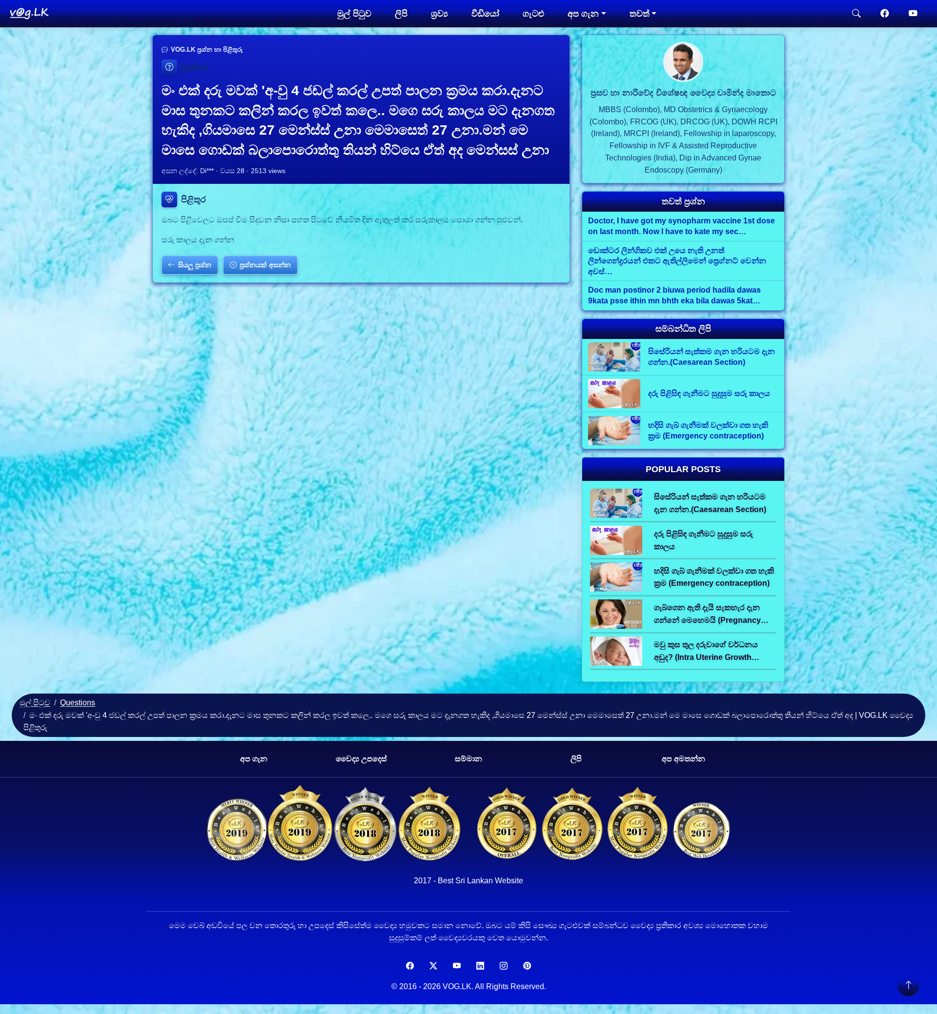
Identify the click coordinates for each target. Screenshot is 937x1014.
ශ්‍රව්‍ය (439, 14)
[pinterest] (527, 966)
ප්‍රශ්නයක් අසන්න (265, 265)
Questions (77, 702)
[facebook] (885, 13)
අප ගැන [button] (583, 14)
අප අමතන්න (683, 759)
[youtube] (913, 13)
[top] (908, 985)
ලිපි (401, 14)
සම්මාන (468, 759)
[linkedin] (480, 966)
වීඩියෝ (485, 14)
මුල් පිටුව (354, 14)
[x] (433, 966)
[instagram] (504, 966)
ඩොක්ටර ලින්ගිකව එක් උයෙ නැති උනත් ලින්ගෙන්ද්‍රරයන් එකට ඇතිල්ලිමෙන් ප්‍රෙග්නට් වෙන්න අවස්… (677, 261)
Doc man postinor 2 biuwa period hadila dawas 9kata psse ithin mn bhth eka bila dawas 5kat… (674, 295)
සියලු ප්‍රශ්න (194, 265)
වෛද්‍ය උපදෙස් (361, 759)
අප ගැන (253, 759)
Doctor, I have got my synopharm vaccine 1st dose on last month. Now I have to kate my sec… (681, 226)
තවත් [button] (640, 14)
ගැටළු (533, 14)
